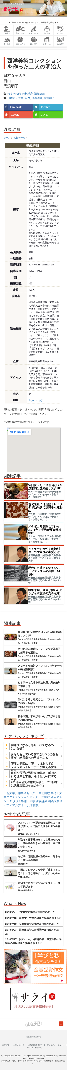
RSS (29, 1047)
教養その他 (14, 93)
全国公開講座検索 (33, 1036)
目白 (27, 98)
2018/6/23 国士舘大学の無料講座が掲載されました (33, 931)
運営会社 (5, 1045)
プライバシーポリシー (56, 1045)
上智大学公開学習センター (21, 793)
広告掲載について (35, 1045)
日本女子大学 (15, 98)
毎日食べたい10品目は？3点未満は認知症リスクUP (45, 486)
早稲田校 (44, 793)
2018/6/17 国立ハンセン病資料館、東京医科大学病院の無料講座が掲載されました (33, 940)
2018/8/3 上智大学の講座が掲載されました (30, 911)
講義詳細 (39, 93)
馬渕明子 (49, 98)
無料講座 (27, 93)
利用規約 (38, 1047)
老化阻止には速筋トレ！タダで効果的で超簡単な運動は (45, 507)
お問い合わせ (18, 1045)
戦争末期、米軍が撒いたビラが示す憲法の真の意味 (45, 591)
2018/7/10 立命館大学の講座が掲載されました (32, 923)
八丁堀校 (33, 805)
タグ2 (16, 801)
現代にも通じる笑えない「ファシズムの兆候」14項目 (44, 571)
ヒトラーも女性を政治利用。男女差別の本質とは (44, 550)
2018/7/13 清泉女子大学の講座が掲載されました (33, 918)
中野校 (45, 797)
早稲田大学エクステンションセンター (33, 795)
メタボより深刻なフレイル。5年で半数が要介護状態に (44, 529)
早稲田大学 (28, 801)
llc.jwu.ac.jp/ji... (37, 400)
